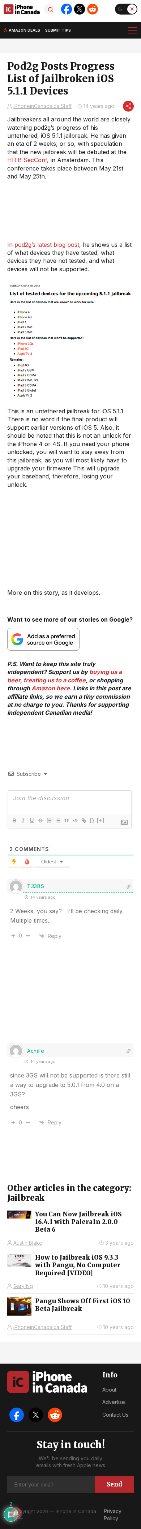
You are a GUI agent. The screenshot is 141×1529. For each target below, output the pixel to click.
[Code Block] (74, 820)
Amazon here (50, 688)
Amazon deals (24, 30)
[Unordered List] (57, 820)
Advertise (113, 1402)
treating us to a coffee (55, 680)
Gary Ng (23, 1286)
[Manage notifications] (16, 1513)
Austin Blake (27, 1243)
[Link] (83, 820)
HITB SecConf (27, 160)
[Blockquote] (66, 820)
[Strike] (40, 820)
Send (114, 1484)
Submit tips (58, 30)
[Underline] (31, 820)
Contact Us (115, 1415)
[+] (101, 820)
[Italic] (22, 820)
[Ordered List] (48, 820)
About (109, 1389)
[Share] (128, 106)
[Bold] (14, 820)
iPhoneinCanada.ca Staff (42, 106)
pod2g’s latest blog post (46, 244)
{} (92, 820)
